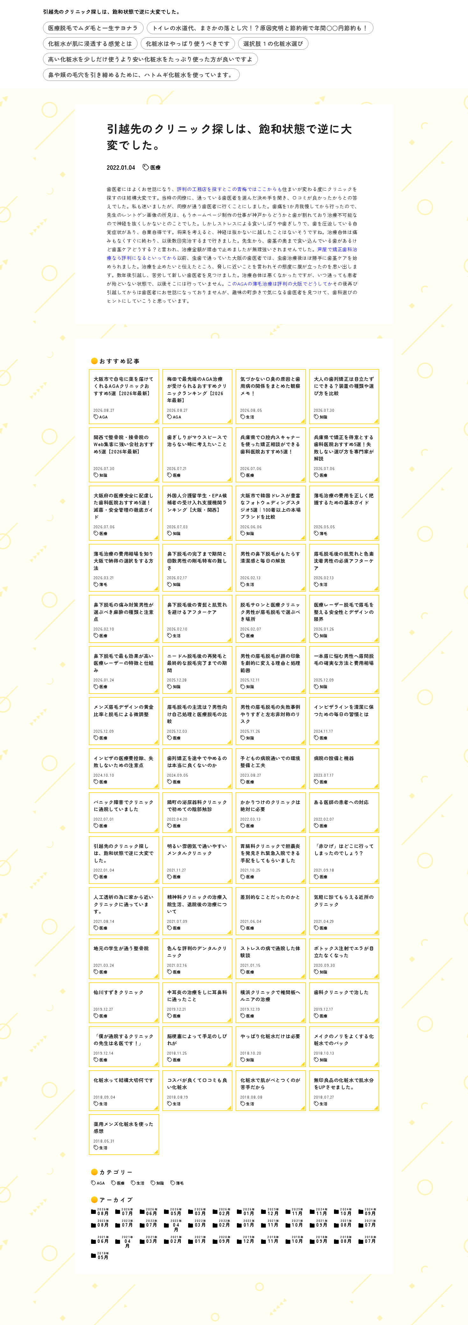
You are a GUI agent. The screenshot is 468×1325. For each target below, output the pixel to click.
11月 (298, 1211)
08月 (103, 1211)
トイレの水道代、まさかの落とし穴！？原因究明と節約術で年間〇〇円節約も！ (260, 28)
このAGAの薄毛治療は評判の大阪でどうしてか (280, 283)
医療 (155, 167)
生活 (140, 1183)
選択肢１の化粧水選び (273, 43)
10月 (346, 1211)
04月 (176, 1225)
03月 (201, 1211)
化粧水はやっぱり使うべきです (188, 43)
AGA (101, 1183)
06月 (152, 1211)
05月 (176, 1211)
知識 (160, 1183)
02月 (225, 1211)
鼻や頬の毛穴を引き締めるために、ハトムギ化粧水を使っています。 (141, 74)
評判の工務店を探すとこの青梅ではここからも (229, 189)
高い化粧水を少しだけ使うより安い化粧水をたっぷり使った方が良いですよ (150, 59)
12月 (274, 1211)
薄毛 (180, 1183)
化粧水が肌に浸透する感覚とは (90, 43)
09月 (371, 1211)
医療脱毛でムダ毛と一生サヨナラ (93, 28)
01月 (249, 1211)
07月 (128, 1211)
